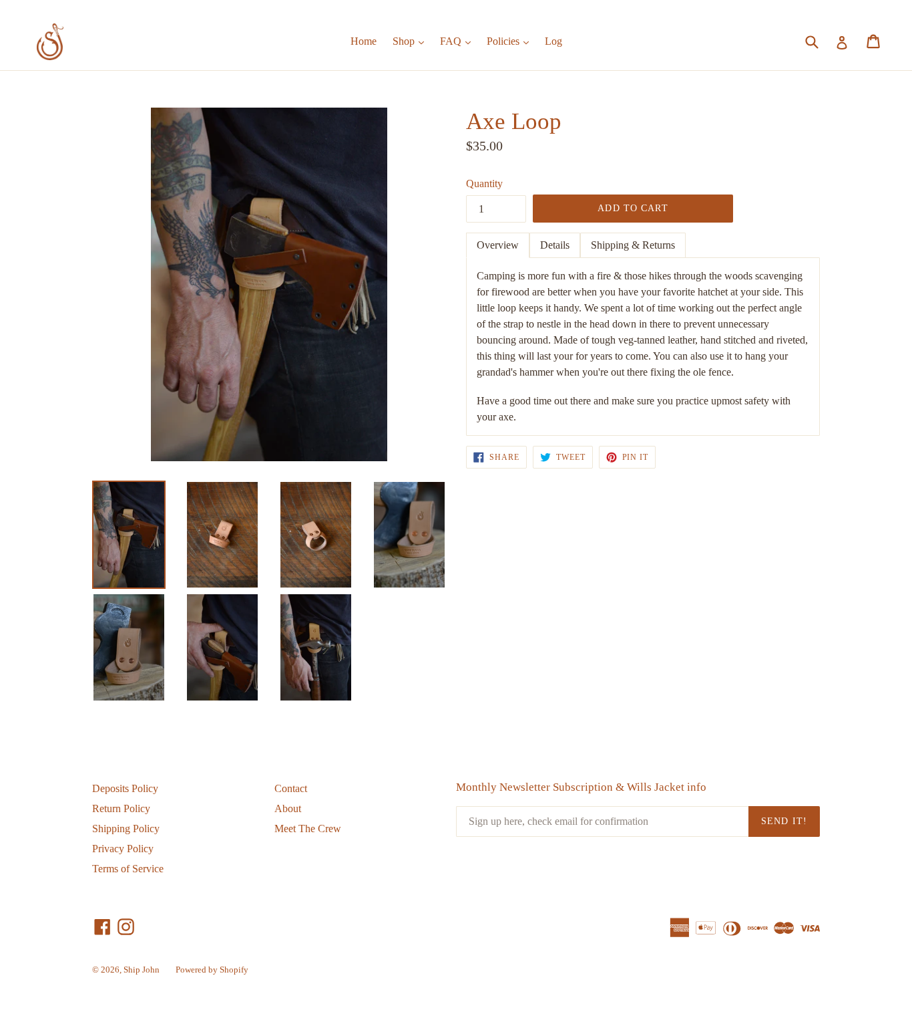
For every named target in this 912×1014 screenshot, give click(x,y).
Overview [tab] (498, 245)
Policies (511, 41)
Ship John (142, 970)
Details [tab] (554, 245)
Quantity (484, 183)
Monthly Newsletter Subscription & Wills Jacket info (581, 787)
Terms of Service (128, 868)
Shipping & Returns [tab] (633, 245)
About (287, 808)
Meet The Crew (307, 828)
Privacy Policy (123, 848)
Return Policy (121, 808)
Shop (412, 41)
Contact (290, 788)
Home (364, 41)
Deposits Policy (125, 788)
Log (553, 41)
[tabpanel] (643, 346)
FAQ (458, 41)
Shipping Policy (126, 828)
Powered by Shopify (212, 970)
